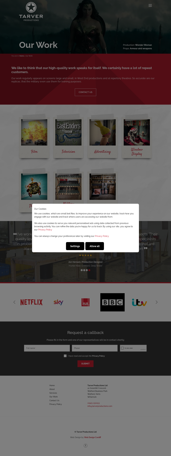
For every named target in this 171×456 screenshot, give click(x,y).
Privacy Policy (45, 229)
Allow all (95, 246)
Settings (75, 246)
